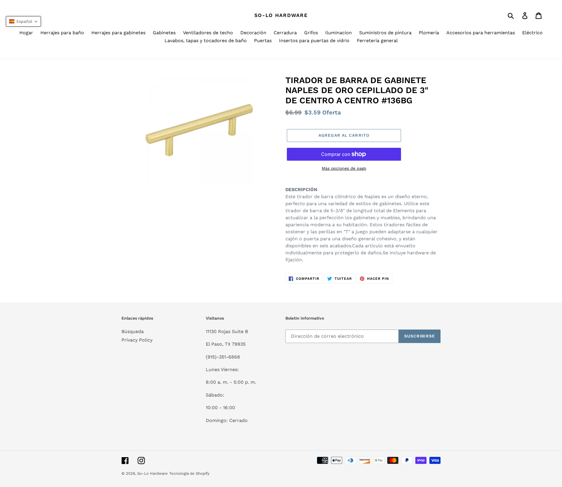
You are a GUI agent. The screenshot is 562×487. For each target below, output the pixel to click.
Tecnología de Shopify (189, 473)
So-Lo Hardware (281, 15)
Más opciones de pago (344, 168)
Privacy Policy (137, 340)
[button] (23, 21)
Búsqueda (132, 331)
